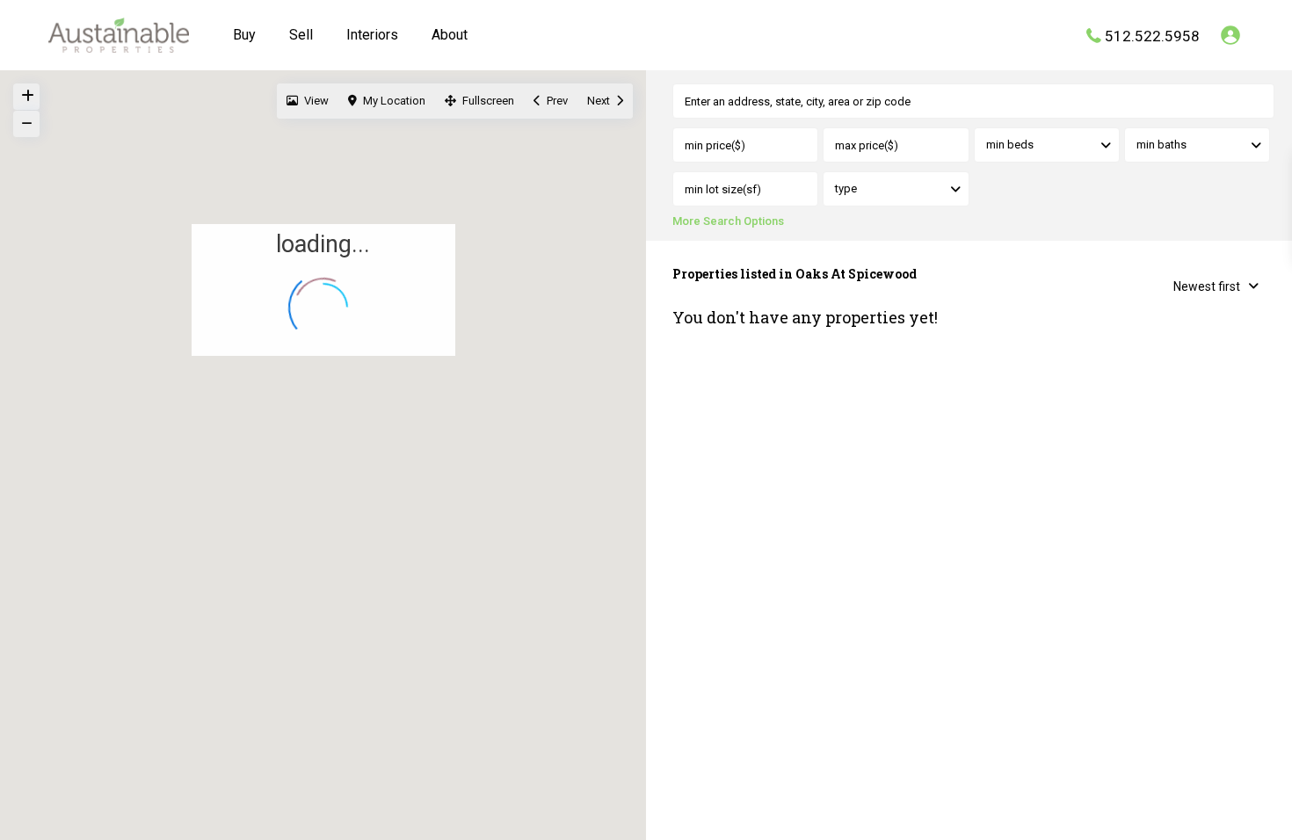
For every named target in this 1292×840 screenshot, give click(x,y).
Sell (301, 34)
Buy (244, 34)
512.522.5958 (1152, 35)
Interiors (372, 34)
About (450, 34)
